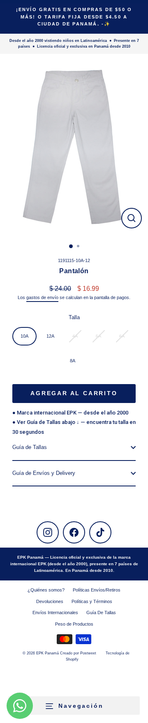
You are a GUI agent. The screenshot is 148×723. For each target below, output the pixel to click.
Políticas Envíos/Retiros (96, 589)
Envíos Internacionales (55, 612)
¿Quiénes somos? (46, 589)
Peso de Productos (74, 624)
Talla (74, 317)
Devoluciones (49, 601)
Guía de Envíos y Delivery (43, 473)
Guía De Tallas (101, 612)
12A (50, 336)
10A (24, 336)
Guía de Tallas (29, 447)
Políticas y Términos (92, 601)
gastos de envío (42, 297)
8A (72, 360)
